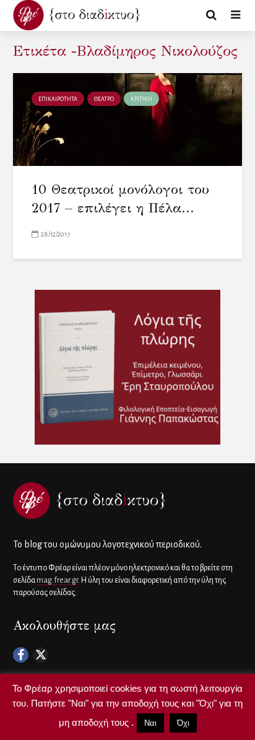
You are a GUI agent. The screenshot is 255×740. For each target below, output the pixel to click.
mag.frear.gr (57, 580)
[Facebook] (20, 655)
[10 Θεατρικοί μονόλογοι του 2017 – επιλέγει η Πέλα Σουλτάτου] (127, 119)
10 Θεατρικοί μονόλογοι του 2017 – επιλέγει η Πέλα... (120, 198)
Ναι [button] (150, 723)
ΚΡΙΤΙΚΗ (141, 99)
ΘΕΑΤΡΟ (104, 99)
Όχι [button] (183, 723)
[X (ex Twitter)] (40, 655)
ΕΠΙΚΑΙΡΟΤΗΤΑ (57, 99)
